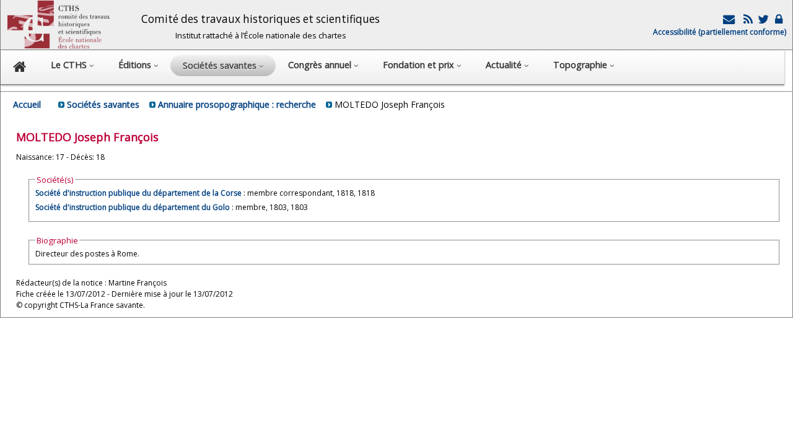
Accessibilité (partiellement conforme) (719, 32)
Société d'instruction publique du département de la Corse (138, 193)
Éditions (136, 65)
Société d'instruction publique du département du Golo (132, 207)
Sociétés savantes (103, 104)
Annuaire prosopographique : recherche (237, 104)
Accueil (27, 104)
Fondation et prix (420, 65)
